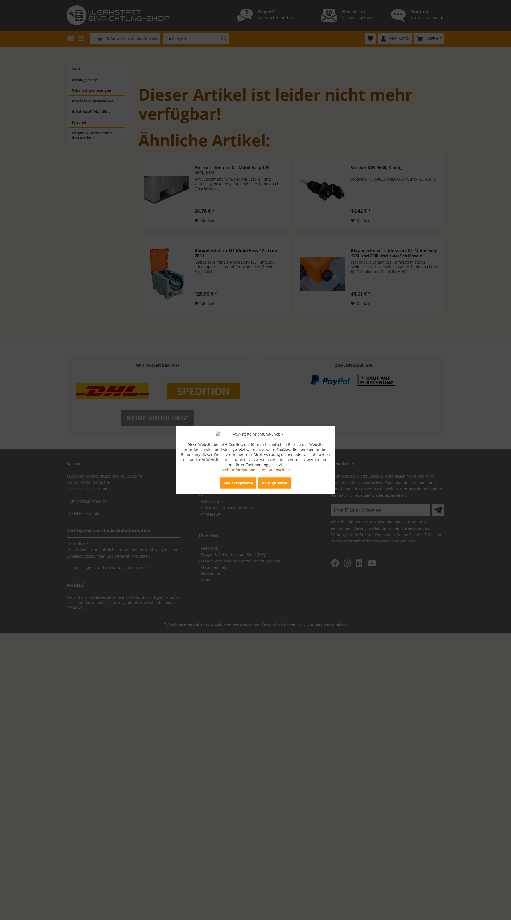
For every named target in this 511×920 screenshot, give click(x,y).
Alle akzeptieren (238, 483)
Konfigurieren (274, 483)
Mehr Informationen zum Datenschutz (255, 469)
